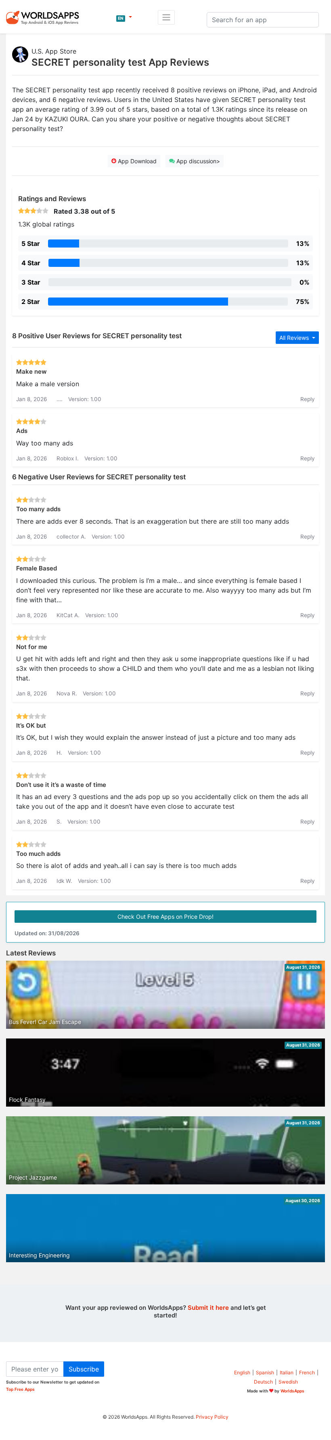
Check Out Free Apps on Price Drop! (165, 916)
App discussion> (197, 161)
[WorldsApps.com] (45, 17)
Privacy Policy (212, 1417)
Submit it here (208, 1307)
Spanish (265, 1372)
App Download (136, 161)
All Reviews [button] (294, 337)
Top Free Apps (20, 1389)
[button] (124, 17)
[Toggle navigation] (166, 17)
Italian (286, 1372)
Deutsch (263, 1382)
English (242, 1372)
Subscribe (84, 1369)
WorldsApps (292, 1390)
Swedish (288, 1382)
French (307, 1372)
